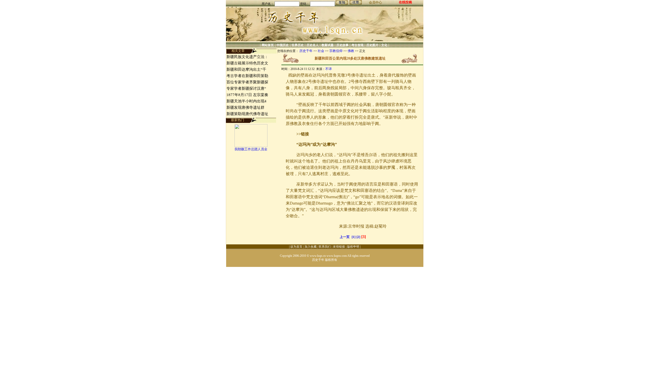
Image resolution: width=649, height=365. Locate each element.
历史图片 (372, 45)
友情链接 (339, 246)
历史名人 (313, 45)
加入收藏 (310, 246)
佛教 (351, 51)
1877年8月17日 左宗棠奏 (247, 95)
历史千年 (306, 51)
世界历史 (298, 45)
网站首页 (268, 45)
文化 (384, 45)
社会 (321, 51)
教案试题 (327, 45)
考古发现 (357, 45)
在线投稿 (405, 2)
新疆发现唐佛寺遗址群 (245, 107)
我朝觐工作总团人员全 (251, 149)
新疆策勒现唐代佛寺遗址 (247, 114)
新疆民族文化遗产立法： (247, 57)
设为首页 (296, 246)
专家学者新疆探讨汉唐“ (246, 88)
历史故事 (342, 45)
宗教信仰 (335, 51)
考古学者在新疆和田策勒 (247, 76)
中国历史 (283, 45)
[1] (353, 237)
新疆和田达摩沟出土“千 (246, 69)
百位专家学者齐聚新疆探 (247, 82)
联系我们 (325, 246)
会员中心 (375, 2)
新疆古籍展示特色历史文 (247, 63)
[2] (358, 237)
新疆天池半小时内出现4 (246, 101)
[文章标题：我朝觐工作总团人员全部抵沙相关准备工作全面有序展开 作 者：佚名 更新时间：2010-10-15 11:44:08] (251, 146)
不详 (328, 69)
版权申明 (353, 246)
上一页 (345, 237)
